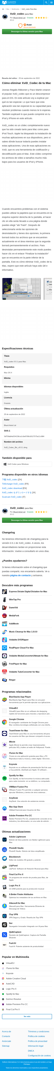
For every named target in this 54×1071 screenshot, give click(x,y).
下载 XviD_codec (9, 480)
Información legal (35, 1046)
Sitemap (5, 1046)
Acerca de (6, 1031)
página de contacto (20, 575)
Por (17, 18)
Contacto (6, 1036)
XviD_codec (21, 13)
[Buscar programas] (46, 2)
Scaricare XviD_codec (12, 497)
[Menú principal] (51, 2)
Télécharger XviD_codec (13, 484)
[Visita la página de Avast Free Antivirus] (27, 25)
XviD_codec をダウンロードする (17, 492)
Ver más (27, 1017)
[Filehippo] (9, 2)
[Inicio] (3, 9)
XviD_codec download (12, 488)
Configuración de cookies (39, 1056)
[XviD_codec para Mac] (5, 17)
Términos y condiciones (38, 1031)
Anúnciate (6, 1041)
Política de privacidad (37, 1041)
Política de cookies (36, 1036)
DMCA (31, 1051)
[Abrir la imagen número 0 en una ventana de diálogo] (21, 289)
